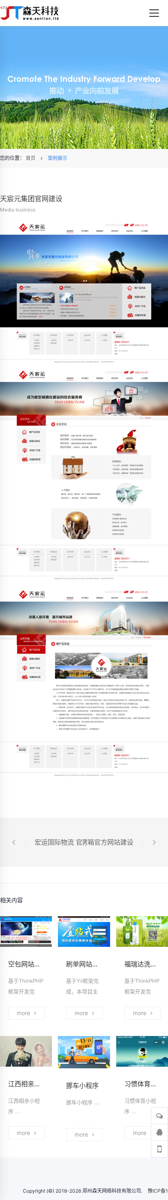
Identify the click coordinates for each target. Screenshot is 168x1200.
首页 (30, 158)
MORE (23, 1012)
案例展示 (57, 158)
